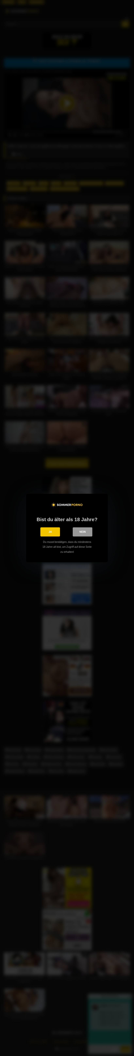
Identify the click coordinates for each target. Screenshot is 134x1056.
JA (50, 531)
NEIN (82, 531)
